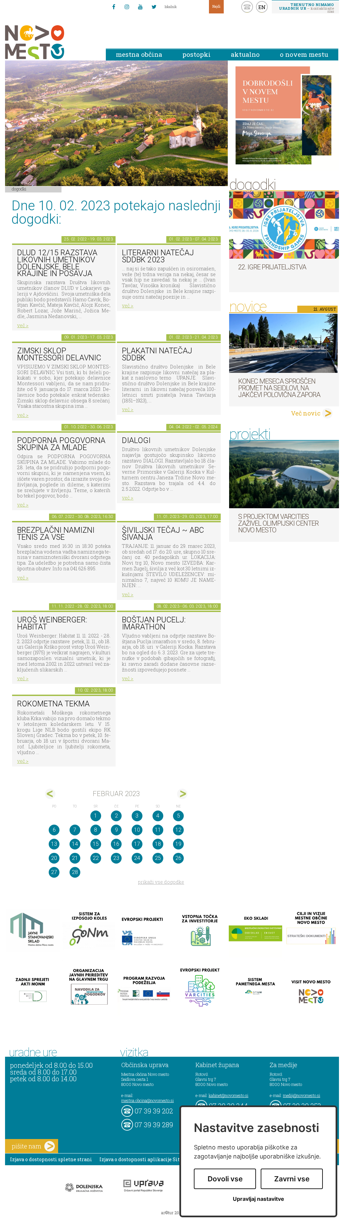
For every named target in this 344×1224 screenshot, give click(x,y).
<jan (50, 794)
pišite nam (26, 1146)
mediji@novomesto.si (301, 1095)
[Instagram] (127, 6)
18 (158, 844)
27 (54, 872)
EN (262, 7)
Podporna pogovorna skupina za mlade (61, 444)
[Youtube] (140, 6)
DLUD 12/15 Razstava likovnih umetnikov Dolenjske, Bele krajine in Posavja (57, 263)
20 (54, 858)
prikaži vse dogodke (161, 882)
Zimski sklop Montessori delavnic (59, 354)
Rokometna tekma (53, 703)
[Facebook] (113, 6)
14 (75, 844)
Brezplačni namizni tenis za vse (55, 534)
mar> (182, 794)
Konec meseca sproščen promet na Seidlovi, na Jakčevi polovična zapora (279, 388)
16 (116, 844)
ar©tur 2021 (172, 1212)
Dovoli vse (225, 1179)
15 (96, 844)
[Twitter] (154, 6)
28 (75, 872)
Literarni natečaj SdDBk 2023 (158, 256)
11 (158, 830)
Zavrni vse (291, 1179)
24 (137, 858)
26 (178, 858)
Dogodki (19, 189)
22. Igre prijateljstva (272, 267)
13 (54, 844)
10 (137, 830)
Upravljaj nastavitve (258, 1199)
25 (158, 858)
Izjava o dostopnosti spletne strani (51, 1159)
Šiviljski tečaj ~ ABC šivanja (163, 534)
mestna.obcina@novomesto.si (147, 1100)
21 (75, 858)
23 (116, 858)
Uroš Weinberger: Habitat (52, 623)
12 (178, 830)
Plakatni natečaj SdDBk (157, 354)
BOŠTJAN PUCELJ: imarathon (154, 623)
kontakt (247, 7)
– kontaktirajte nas (306, 7)
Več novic (305, 413)
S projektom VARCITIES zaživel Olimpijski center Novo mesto (278, 523)
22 (96, 858)
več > (23, 325)
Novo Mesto (50, 42)
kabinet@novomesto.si (228, 1095)
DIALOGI (136, 440)
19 (178, 844)
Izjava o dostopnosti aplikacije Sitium (144, 1159)
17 (137, 844)
